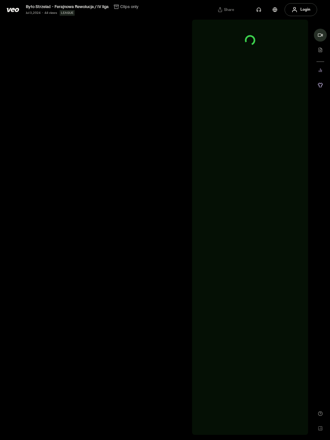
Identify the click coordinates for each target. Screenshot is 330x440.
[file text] (320, 49)
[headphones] (258, 9)
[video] (320, 35)
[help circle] (320, 413)
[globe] (274, 9)
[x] (295, 35)
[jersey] (320, 85)
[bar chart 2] (320, 70)
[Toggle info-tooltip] (218, 35)
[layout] (320, 428)
